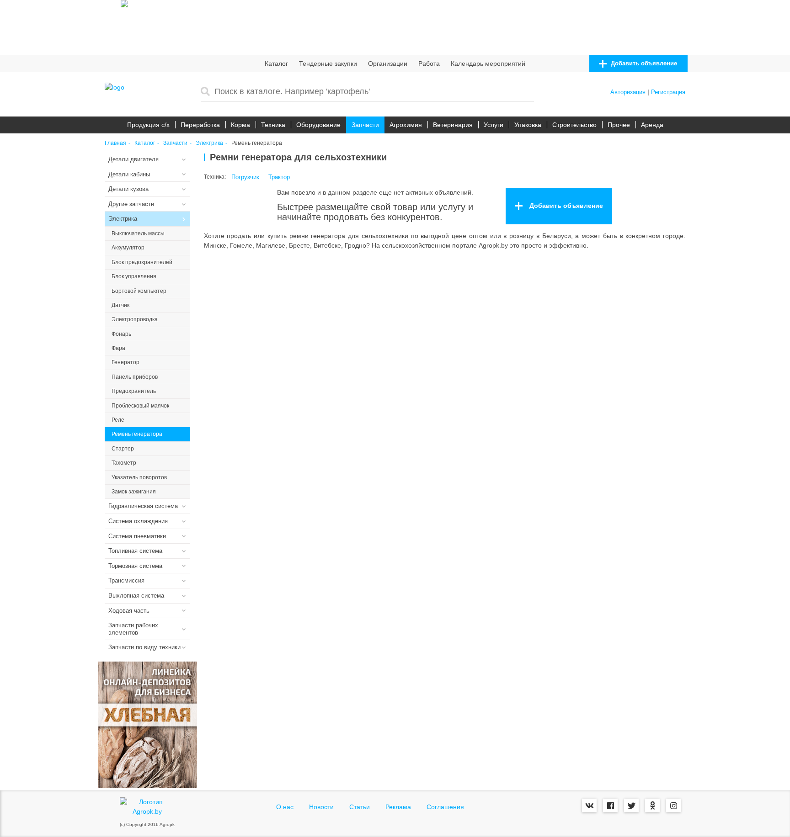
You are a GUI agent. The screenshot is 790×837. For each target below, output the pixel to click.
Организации (387, 63)
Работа (429, 63)
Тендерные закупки (328, 63)
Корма (240, 124)
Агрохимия (406, 124)
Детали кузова (128, 188)
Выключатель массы (138, 233)
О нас (285, 807)
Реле (118, 420)
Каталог (276, 63)
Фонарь (121, 334)
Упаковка (527, 124)
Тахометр (124, 463)
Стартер (123, 448)
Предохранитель (134, 391)
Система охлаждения (138, 521)
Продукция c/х (148, 124)
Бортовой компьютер (139, 291)
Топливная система (135, 550)
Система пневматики (137, 536)
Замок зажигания (134, 491)
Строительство (574, 124)
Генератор (125, 362)
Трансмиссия (126, 580)
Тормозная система (135, 565)
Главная (115, 143)
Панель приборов (135, 377)
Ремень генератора (137, 434)
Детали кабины (129, 174)
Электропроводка (135, 319)
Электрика (209, 143)
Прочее (619, 124)
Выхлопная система (136, 595)
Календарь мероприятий (488, 63)
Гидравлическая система (143, 506)
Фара (118, 348)
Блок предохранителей (142, 262)
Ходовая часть (128, 610)
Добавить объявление (643, 63)
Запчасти (365, 124)
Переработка (200, 124)
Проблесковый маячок (140, 406)
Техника (273, 124)
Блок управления (134, 276)
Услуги (493, 124)
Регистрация (668, 92)
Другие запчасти (131, 204)
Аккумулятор (128, 247)
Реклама (398, 807)
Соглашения (445, 807)
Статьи (359, 807)
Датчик (120, 305)
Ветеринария (453, 124)
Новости (321, 807)
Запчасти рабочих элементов (133, 629)
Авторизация (628, 92)
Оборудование (318, 124)
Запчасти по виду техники (144, 647)
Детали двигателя (133, 159)
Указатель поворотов (139, 477)
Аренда (652, 124)
